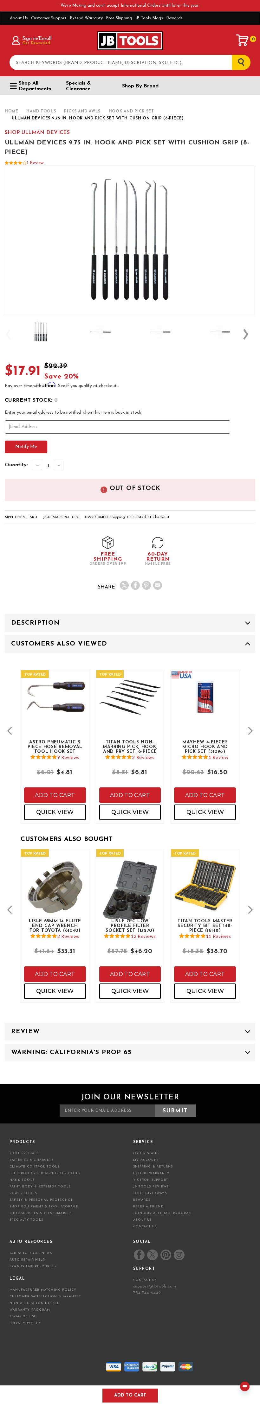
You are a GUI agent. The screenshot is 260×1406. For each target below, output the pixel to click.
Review (25, 1031)
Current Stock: (31, 400)
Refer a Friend (148, 1206)
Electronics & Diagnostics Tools (45, 1173)
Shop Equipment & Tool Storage (44, 1206)
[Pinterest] (146, 585)
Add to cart (55, 795)
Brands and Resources (33, 1266)
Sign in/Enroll (36, 38)
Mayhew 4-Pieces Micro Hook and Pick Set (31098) (205, 746)
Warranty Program (30, 1310)
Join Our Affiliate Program (162, 1213)
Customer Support (49, 18)
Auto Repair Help (27, 1260)
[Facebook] (135, 585)
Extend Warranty (86, 18)
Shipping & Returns (153, 1166)
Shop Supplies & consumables (41, 1213)
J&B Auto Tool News (31, 1253)
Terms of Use (23, 1316)
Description (35, 623)
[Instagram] (178, 1254)
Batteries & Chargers (32, 1160)
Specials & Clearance (78, 86)
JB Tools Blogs (149, 18)
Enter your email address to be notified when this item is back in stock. (73, 412)
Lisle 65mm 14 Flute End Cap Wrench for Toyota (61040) (55, 925)
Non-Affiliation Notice (34, 1303)
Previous (11, 334)
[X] (124, 585)
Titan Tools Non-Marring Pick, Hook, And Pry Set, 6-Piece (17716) (130, 746)
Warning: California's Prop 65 (71, 1052)
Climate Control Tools (34, 1166)
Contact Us (145, 1226)
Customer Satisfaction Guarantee (45, 1296)
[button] (9, 731)
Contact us (145, 1280)
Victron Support (150, 1180)
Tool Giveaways (150, 1193)
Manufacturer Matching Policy (43, 1290)
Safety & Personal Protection (42, 1200)
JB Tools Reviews (151, 1186)
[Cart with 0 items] (242, 40)
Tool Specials (24, 1153)
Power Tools (23, 1193)
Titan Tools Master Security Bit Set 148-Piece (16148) (205, 925)
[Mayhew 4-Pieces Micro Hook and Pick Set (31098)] (205, 703)
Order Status (146, 1153)
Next (249, 334)
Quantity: (16, 465)
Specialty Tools (26, 1220)
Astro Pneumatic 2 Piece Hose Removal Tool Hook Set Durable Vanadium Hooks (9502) (55, 746)
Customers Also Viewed (59, 644)
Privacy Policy (25, 1323)
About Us (19, 18)
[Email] (157, 585)
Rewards (174, 18)
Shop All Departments (35, 86)
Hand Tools (22, 1180)
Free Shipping (119, 18)
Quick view (55, 812)
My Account (146, 1160)
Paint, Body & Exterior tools (40, 1186)
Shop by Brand (140, 86)
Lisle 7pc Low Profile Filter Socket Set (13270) (130, 925)
